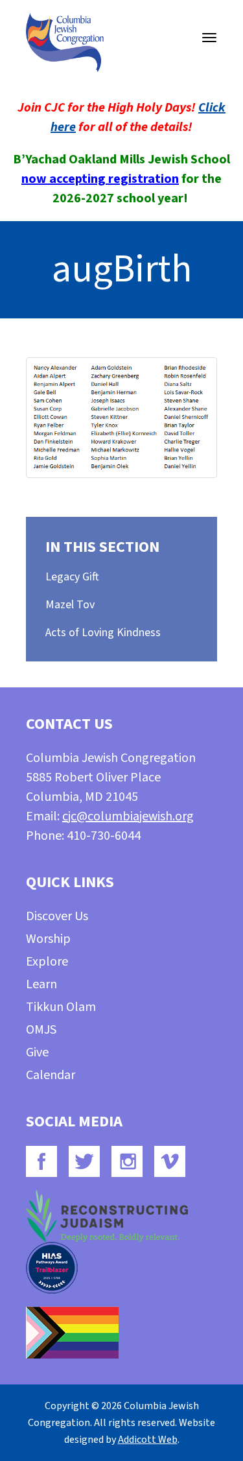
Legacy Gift (72, 577)
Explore (47, 962)
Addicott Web (148, 1439)
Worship (48, 939)
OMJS (41, 1030)
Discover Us (57, 916)
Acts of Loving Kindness (103, 632)
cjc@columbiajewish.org (128, 816)
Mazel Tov (70, 605)
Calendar (50, 1075)
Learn (41, 984)
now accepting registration (100, 179)
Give (37, 1052)
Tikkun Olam (61, 1007)
